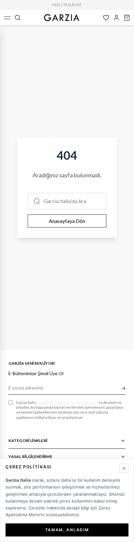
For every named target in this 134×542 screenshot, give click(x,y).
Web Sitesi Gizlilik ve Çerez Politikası (67, 402)
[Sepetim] (127, 18)
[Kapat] (123, 468)
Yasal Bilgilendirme (30, 456)
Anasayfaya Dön (67, 221)
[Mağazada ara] (17, 18)
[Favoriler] (106, 18)
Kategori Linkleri (27, 440)
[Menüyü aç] (7, 18)
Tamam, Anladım (67, 529)
